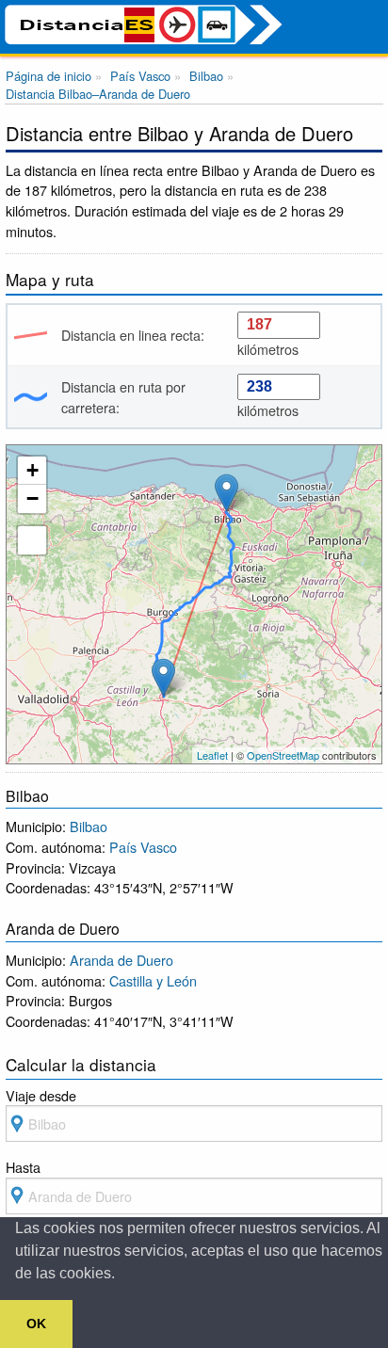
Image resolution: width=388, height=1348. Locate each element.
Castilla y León (153, 980)
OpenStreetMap (283, 754)
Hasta (23, 1167)
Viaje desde (41, 1095)
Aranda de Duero (121, 960)
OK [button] (36, 1323)
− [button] (32, 498)
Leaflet (212, 754)
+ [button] (32, 470)
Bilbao (88, 826)
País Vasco (143, 847)
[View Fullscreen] (32, 540)
